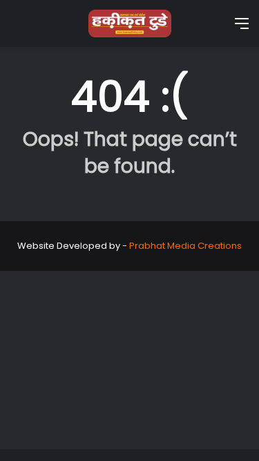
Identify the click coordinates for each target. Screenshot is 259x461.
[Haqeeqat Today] (129, 23)
